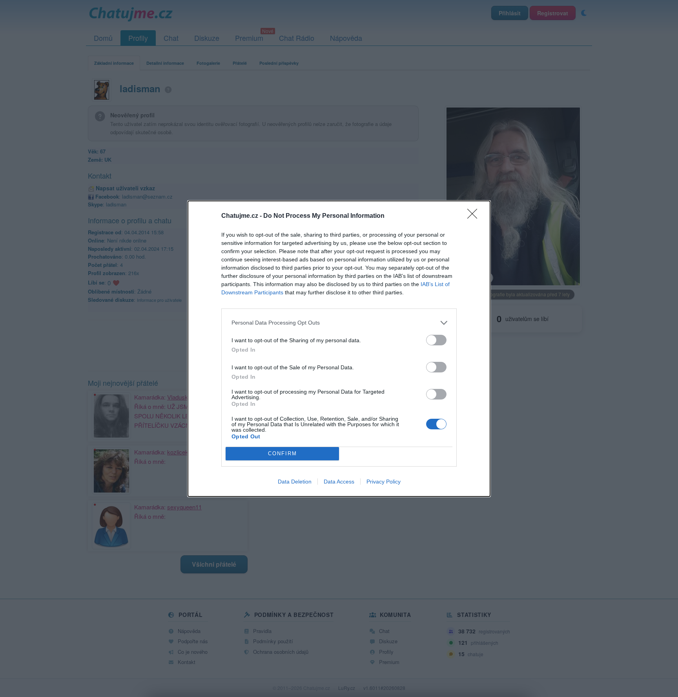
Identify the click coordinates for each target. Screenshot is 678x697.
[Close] (474, 216)
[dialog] (339, 348)
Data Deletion (295, 481)
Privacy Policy (383, 481)
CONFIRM (282, 453)
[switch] (436, 340)
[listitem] (339, 323)
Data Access (339, 481)
